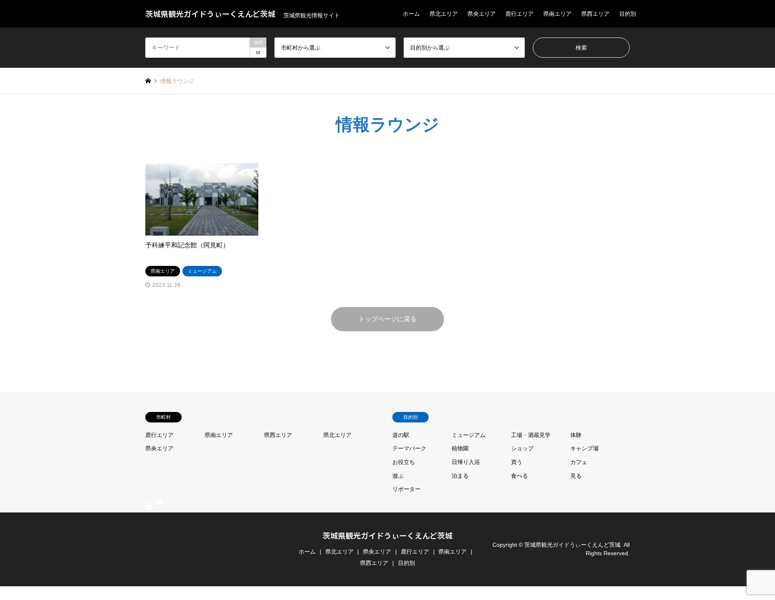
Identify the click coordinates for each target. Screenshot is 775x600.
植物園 (460, 448)
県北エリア (443, 13)
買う (516, 462)
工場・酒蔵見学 (531, 435)
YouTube (148, 590)
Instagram (148, 501)
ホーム (411, 13)
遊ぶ (398, 475)
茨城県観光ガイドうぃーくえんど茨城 (387, 535)
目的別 (627, 13)
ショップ (522, 448)
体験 (576, 435)
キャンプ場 (584, 448)
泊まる (460, 475)
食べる (519, 475)
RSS (148, 596)
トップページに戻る (387, 319)
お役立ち (403, 462)
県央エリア (481, 13)
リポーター (406, 489)
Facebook (158, 501)
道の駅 (400, 435)
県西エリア (595, 13)
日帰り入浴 (466, 462)
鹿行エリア (519, 13)
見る (576, 475)
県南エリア (557, 13)
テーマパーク (409, 448)
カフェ (578, 462)
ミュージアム (469, 435)
